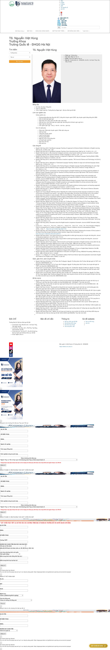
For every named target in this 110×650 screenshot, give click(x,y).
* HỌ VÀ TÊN (3, 429)
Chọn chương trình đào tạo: (28, 458)
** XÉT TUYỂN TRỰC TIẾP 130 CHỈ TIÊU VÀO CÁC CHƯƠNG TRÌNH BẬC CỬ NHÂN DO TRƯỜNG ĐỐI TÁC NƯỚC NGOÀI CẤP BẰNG (35, 523)
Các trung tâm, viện (70, 326)
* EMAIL (2, 439)
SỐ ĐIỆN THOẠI (4, 535)
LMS (62, 6)
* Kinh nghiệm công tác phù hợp (9, 454)
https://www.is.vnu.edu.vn (65, 346)
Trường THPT (3, 540)
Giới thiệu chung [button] (19, 31)
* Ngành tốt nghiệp (5, 444)
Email (1, 588)
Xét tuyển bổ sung (97, 646)
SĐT (1, 584)
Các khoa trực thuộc (70, 324)
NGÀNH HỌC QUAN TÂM (6, 629)
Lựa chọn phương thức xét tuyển (9, 552)
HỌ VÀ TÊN (3, 525)
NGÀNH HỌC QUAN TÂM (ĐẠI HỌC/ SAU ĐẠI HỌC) (13, 544)
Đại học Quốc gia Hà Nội (71, 321)
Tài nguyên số (64, 7)
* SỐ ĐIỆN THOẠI (4, 434)
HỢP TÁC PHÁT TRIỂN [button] (58, 31)
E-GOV (62, 2)
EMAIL (2, 530)
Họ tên (2, 579)
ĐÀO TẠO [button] (29, 31)
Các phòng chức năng (70, 323)
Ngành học (3, 593)
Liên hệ (62, 9)
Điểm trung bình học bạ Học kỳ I (9, 560)
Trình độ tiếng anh (5, 598)
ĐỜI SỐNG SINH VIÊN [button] (73, 31)
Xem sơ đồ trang (90, 321)
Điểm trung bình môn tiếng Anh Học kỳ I (11, 556)
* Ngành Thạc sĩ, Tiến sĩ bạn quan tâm (10, 460)
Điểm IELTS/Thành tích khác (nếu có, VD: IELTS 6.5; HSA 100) (17, 548)
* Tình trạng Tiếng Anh (6, 449)
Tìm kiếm (20, 61)
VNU (62, 1)
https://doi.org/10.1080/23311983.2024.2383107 (48, 233)
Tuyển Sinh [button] (86, 31)
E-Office (63, 4)
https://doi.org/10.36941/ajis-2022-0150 (56, 229)
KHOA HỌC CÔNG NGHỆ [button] (42, 31)
